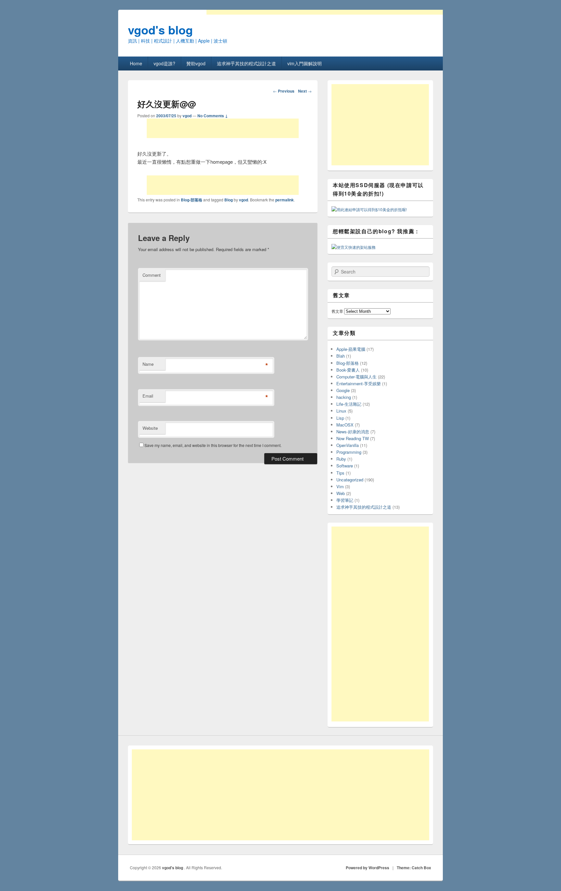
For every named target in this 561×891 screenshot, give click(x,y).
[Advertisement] (223, 128)
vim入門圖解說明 (304, 63)
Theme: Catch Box (414, 868)
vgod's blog (160, 29)
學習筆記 (344, 500)
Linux (341, 411)
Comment (152, 275)
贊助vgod (196, 63)
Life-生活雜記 (348, 404)
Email (148, 396)
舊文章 (337, 311)
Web (340, 493)
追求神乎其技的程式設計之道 (246, 63)
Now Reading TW (352, 438)
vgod (187, 116)
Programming (348, 452)
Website (150, 428)
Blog (228, 200)
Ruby (341, 459)
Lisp (340, 418)
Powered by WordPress (367, 868)
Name (148, 364)
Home (136, 63)
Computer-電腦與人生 (356, 377)
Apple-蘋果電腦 (350, 349)
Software (344, 466)
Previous (283, 91)
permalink (284, 200)
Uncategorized (349, 480)
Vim (340, 486)
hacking (343, 397)
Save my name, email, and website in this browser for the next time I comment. (212, 445)
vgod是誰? (164, 63)
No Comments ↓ (212, 116)
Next (305, 91)
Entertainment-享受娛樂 (358, 383)
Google (343, 390)
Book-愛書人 (348, 370)
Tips (340, 473)
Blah (340, 356)
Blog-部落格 (191, 200)
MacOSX (345, 425)
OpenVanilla (347, 445)
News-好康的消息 (352, 431)
